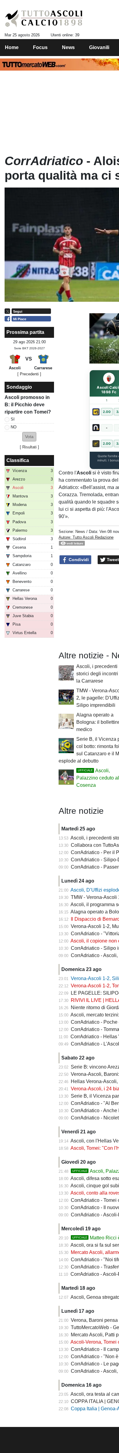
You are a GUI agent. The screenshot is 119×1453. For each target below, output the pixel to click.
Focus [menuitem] (40, 47)
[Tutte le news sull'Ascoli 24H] (44, 18)
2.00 (107, 412)
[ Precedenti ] (29, 374)
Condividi (78, 559)
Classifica (17, 460)
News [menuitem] (68, 47)
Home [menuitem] (12, 47)
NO (13, 427)
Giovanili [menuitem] (99, 47)
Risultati (29, 447)
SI (13, 419)
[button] (29, 436)
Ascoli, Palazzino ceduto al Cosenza (97, 778)
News (80, 531)
